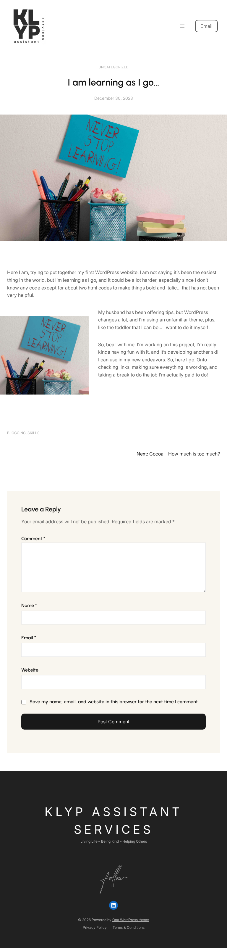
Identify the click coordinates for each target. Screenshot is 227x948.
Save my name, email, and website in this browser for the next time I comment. (114, 701)
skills (33, 433)
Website (29, 670)
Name (29, 605)
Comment (33, 538)
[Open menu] (182, 26)
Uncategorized (113, 67)
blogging (16, 433)
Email (206, 26)
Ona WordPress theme (130, 920)
